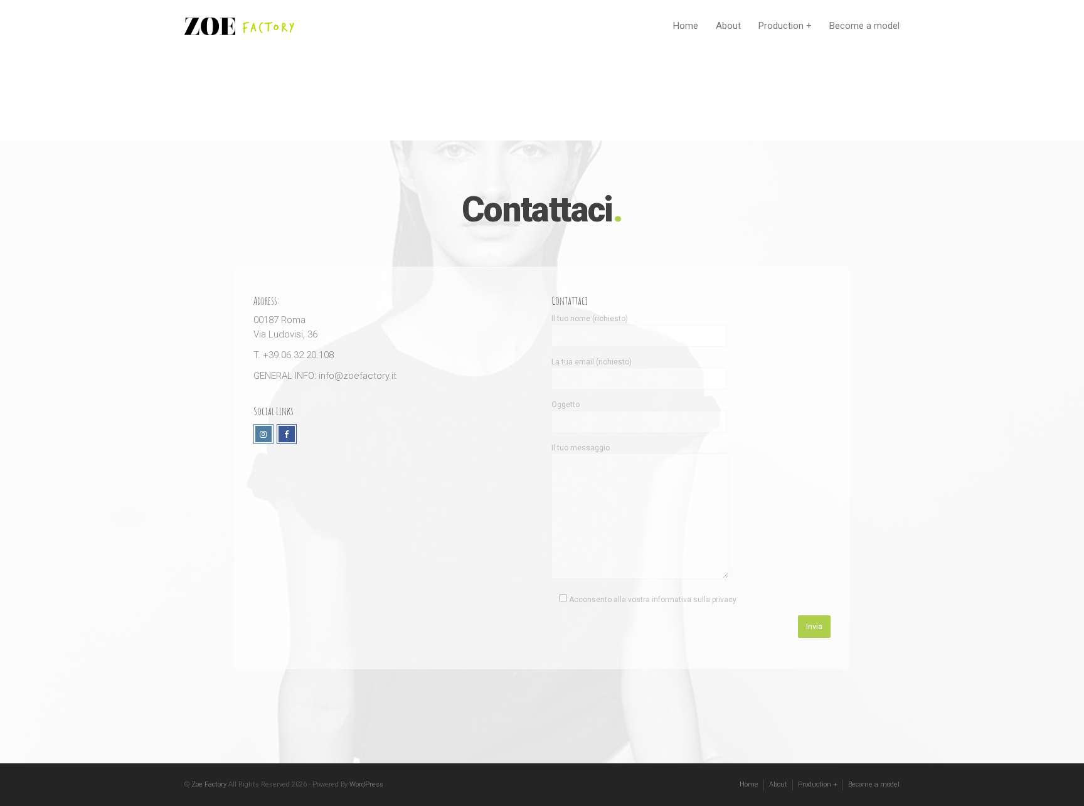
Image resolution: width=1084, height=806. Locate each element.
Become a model (864, 25)
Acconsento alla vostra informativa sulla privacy (651, 599)
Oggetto (565, 404)
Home (685, 25)
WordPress (366, 784)
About (728, 25)
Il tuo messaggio (580, 447)
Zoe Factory (208, 784)
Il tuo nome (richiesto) (589, 318)
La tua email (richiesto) (591, 362)
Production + (785, 25)
